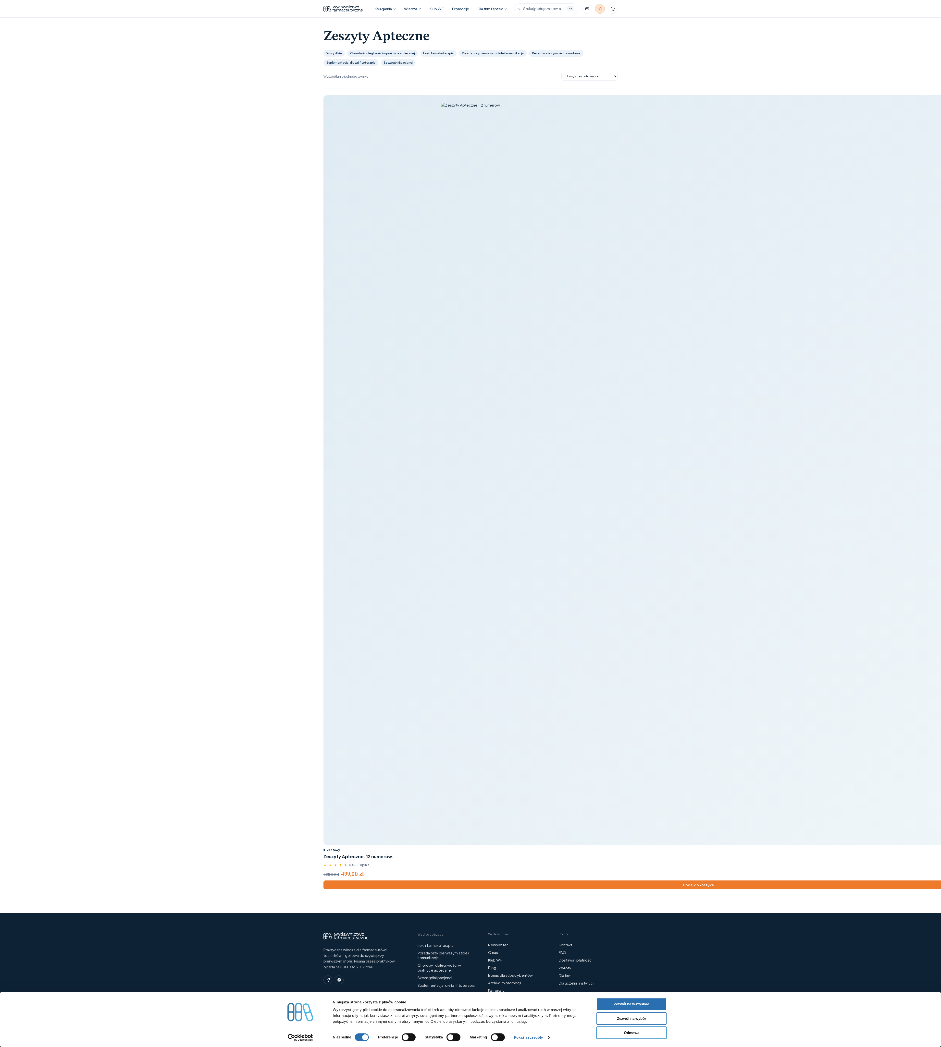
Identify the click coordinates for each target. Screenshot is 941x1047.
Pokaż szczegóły (528, 1037)
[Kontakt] (587, 9)
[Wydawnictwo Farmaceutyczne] (343, 8)
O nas (493, 952)
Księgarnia (383, 8)
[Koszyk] (613, 9)
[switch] (409, 1037)
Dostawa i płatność (575, 960)
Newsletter (498, 944)
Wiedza (410, 8)
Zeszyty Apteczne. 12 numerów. (358, 856)
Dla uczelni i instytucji (576, 983)
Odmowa (631, 1033)
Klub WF (436, 8)
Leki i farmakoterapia (438, 53)
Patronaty (496, 990)
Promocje (460, 8)
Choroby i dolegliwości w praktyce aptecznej (382, 53)
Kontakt (565, 944)
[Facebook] (327, 979)
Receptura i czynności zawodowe (556, 53)
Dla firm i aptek (490, 8)
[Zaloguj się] (600, 9)
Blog (492, 967)
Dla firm (565, 975)
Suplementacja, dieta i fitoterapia (350, 62)
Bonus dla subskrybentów (510, 975)
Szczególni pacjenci (398, 62)
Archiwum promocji (504, 982)
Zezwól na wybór (631, 1018)
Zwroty (565, 967)
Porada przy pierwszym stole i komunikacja (493, 53)
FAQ (562, 952)
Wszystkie (334, 53)
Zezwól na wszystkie (631, 1004)
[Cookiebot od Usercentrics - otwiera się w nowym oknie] (300, 1037)
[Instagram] (339, 979)
